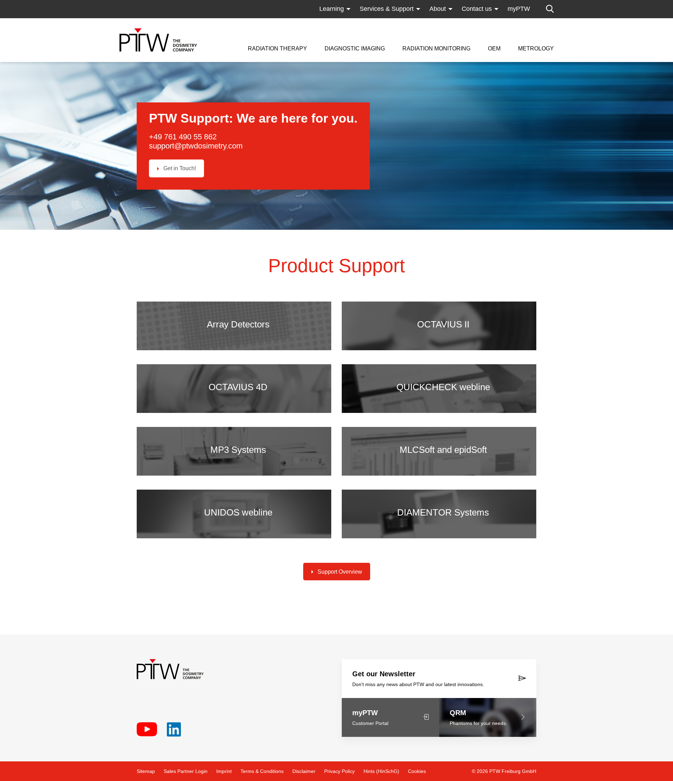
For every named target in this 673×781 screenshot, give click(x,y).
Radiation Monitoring (436, 48)
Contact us (477, 8)
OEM (494, 48)
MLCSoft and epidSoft (443, 449)
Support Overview (340, 572)
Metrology (536, 48)
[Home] (158, 40)
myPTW (519, 8)
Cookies (417, 771)
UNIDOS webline (238, 512)
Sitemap (146, 771)
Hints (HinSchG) (381, 771)
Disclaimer (303, 771)
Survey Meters (422, 22)
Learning (331, 8)
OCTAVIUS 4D (238, 387)
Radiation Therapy (277, 48)
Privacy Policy (339, 771)
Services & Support (387, 8)
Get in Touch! (179, 169)
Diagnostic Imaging (355, 48)
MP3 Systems (238, 449)
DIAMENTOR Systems (443, 512)
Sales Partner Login (186, 771)
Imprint (224, 771)
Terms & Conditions (262, 771)
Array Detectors (238, 324)
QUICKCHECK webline (443, 387)
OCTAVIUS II (443, 324)
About (437, 8)
